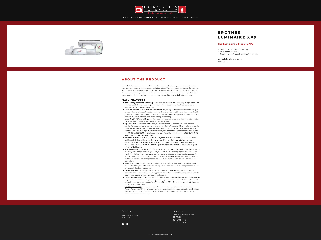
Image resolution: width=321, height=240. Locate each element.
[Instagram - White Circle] (126, 224)
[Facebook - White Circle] (123, 224)
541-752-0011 (223, 61)
